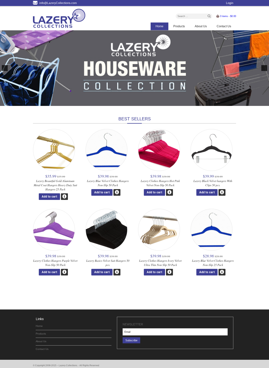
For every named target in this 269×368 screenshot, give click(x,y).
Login (229, 3)
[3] (136, 103)
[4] (140, 103)
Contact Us (224, 26)
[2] (132, 103)
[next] (264, 68)
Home (159, 26)
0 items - (228, 16)
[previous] (5, 68)
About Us (201, 26)
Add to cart (49, 196)
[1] (129, 103)
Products (179, 26)
